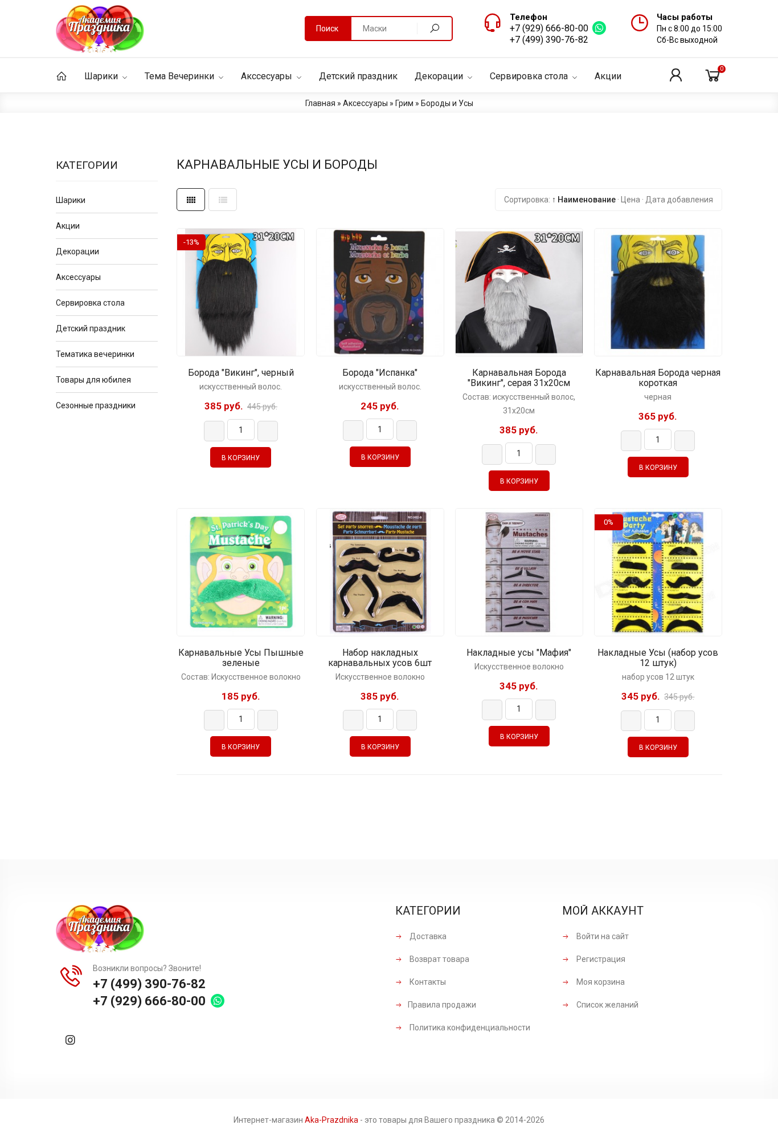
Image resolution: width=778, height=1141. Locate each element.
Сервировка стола (90, 302)
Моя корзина (600, 981)
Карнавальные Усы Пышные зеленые (241, 658)
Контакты (427, 981)
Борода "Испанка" (379, 373)
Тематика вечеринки (95, 354)
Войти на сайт (602, 936)
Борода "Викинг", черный (241, 373)
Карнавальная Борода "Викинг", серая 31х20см (519, 378)
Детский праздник (90, 328)
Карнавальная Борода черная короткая (657, 378)
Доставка (427, 936)
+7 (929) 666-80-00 (549, 28)
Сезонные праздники (96, 405)
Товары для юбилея (93, 379)
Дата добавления (679, 199)
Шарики (70, 200)
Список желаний (606, 1004)
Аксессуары (78, 277)
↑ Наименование (584, 199)
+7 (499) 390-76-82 (549, 39)
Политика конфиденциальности (469, 1027)
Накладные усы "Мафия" (518, 653)
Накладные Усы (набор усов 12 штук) (657, 658)
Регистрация (600, 959)
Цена (630, 199)
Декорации (77, 251)
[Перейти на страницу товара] (240, 292)
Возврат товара (438, 959)
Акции (68, 225)
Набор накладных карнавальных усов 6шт (380, 658)
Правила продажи (442, 1004)
